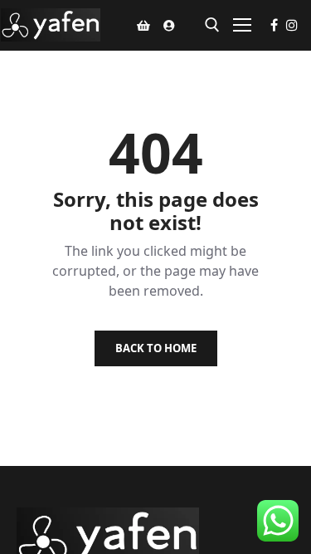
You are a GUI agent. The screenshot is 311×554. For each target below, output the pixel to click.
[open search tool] (212, 24)
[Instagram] (292, 25)
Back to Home (156, 348)
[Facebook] (274, 25)
